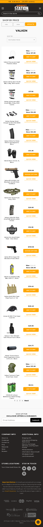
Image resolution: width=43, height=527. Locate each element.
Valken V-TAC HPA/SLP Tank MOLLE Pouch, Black (12, 336)
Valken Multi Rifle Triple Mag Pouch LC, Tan (11, 297)
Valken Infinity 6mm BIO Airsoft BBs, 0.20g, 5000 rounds (12, 103)
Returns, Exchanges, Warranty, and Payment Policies (30, 445)
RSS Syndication (27, 449)
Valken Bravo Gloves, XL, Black (12, 161)
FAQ (3, 444)
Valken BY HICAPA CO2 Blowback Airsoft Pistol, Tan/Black (12, 182)
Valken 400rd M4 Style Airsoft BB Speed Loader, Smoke (12, 219)
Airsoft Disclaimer (10, 491)
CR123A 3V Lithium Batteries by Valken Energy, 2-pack (12, 396)
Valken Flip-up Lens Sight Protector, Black (12, 62)
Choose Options (31, 174)
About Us (5, 438)
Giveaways (5, 440)
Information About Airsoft (31, 452)
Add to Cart (31, 57)
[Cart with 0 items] (39, 8)
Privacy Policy (26, 521)
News (3, 449)
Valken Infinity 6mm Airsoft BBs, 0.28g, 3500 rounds (12, 82)
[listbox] (21, 40)
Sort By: (10, 36)
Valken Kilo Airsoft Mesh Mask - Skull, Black (12, 238)
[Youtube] (23, 468)
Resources (5, 447)
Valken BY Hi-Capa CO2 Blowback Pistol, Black (11, 257)
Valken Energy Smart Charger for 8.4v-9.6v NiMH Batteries (12, 122)
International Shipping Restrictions (29, 441)
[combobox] (21, 13)
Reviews (4, 451)
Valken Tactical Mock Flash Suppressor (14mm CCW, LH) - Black (12, 357)
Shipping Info (26, 438)
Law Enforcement (28, 456)
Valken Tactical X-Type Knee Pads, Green (12, 376)
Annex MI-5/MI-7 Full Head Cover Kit (11, 316)
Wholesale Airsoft (28, 454)
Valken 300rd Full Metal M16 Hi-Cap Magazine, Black (11, 142)
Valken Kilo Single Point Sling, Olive (12, 198)
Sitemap (17, 521)
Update (30, 24)
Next (26, 401)
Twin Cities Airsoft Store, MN (11, 467)
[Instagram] (23, 473)
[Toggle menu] (3, 8)
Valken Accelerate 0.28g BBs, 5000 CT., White (12, 277)
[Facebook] (33, 468)
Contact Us (5, 442)
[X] (28, 468)
